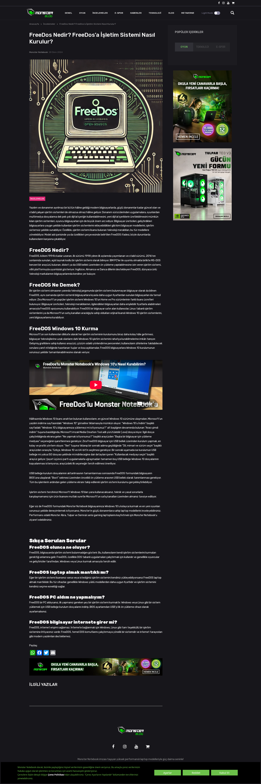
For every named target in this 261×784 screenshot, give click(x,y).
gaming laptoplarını (105, 515)
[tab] (184, 47)
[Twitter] (46, 652)
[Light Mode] (217, 13)
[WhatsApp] (32, 652)
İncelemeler (49, 24)
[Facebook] (39, 652)
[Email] (53, 652)
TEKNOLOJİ (202, 46)
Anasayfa (34, 24)
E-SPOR (220, 46)
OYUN (184, 46)
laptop (144, 759)
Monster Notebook (38, 52)
